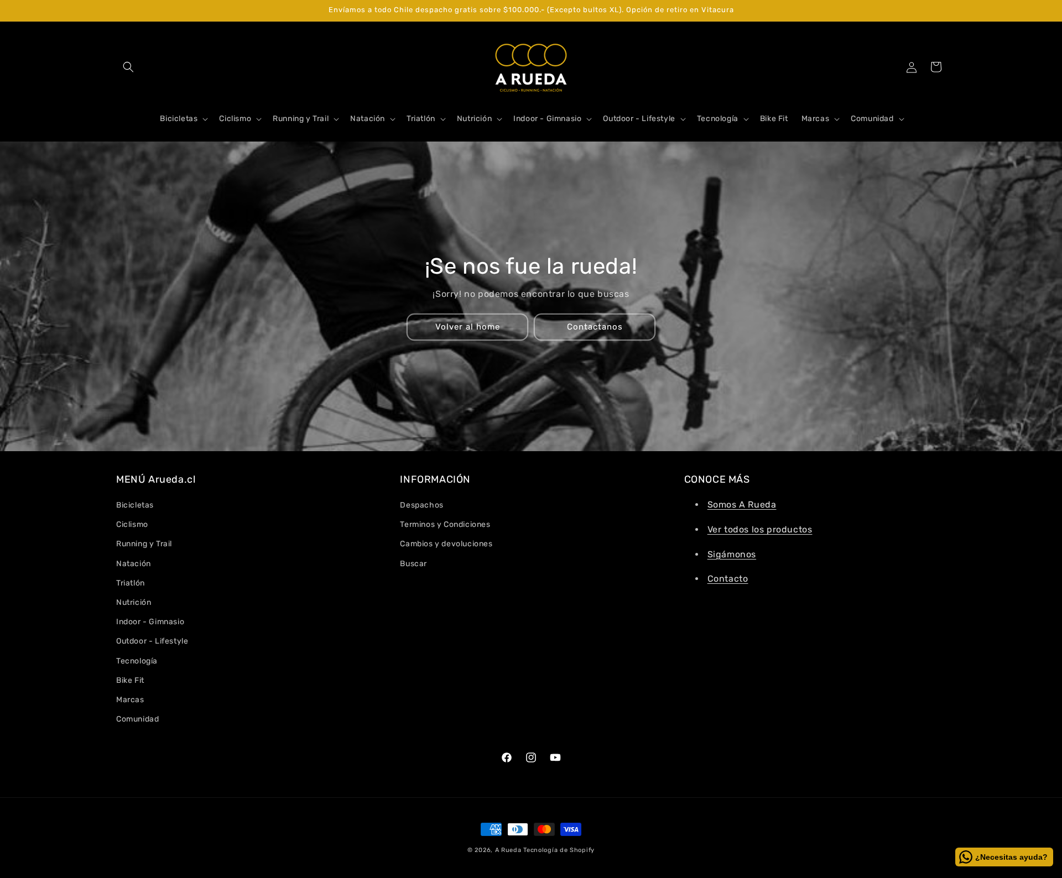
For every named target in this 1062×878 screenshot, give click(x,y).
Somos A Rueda (742, 504)
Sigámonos (731, 554)
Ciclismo (132, 524)
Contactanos (595, 327)
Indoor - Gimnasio (150, 621)
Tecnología (137, 661)
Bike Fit (130, 680)
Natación (133, 563)
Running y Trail (144, 543)
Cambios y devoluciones (446, 543)
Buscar (413, 563)
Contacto (727, 578)
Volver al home (467, 327)
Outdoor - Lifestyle (152, 641)
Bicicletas (135, 505)
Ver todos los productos (760, 529)
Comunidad (137, 719)
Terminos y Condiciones (445, 524)
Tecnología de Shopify (559, 850)
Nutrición (133, 602)
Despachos (421, 505)
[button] (128, 67)
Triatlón (130, 583)
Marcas (130, 699)
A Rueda (508, 850)
